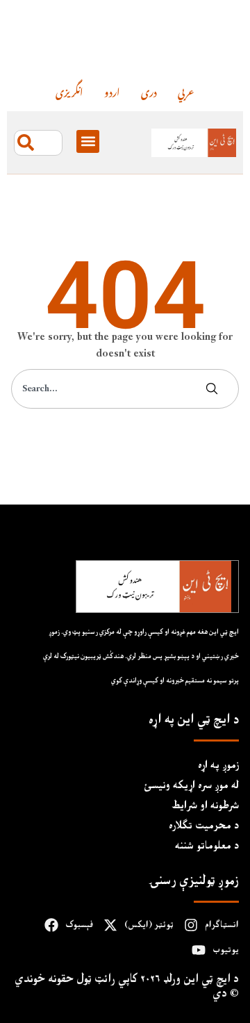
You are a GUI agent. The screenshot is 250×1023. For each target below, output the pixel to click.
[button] (87, 141)
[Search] (214, 389)
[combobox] (38, 143)
